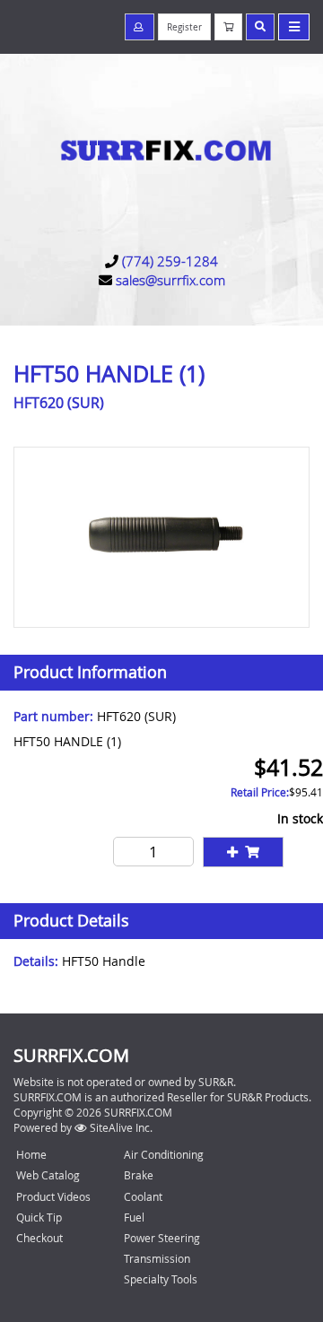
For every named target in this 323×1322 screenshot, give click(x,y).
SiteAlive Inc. (120, 1127)
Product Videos (53, 1196)
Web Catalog (48, 1175)
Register (184, 27)
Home (31, 1154)
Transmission (157, 1258)
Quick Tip (39, 1217)
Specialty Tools (160, 1279)
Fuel (134, 1217)
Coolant (143, 1196)
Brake (138, 1175)
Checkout (39, 1238)
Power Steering (162, 1238)
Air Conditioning (164, 1154)
